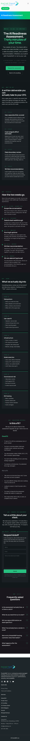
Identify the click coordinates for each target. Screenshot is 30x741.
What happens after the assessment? (9, 644)
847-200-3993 (4, 728)
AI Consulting (4, 703)
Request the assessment (14, 68)
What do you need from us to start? (13, 615)
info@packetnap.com (6, 726)
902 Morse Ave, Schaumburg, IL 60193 (10, 721)
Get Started (5, 8)
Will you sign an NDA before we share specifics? (11, 621)
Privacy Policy (4, 688)
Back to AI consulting (15, 73)
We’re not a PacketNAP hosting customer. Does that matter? (12, 637)
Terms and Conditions (6, 691)
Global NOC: (4, 719)
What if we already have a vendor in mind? (13, 629)
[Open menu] (28, 3)
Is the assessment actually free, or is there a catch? (13, 608)
